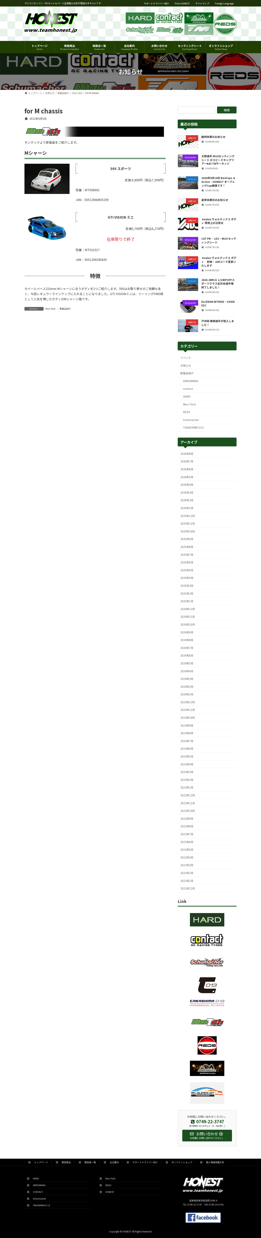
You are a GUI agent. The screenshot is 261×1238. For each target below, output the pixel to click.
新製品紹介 (65, 308)
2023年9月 (186, 725)
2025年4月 (186, 578)
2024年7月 (186, 648)
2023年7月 (186, 741)
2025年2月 (186, 593)
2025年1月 (186, 601)
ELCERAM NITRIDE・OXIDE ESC (218, 303)
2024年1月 (186, 694)
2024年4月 (186, 671)
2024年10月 (187, 624)
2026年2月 (186, 500)
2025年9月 (186, 539)
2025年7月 (186, 555)
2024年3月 (186, 679)
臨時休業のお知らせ (213, 137)
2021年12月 (187, 888)
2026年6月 (186, 469)
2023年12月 (187, 702)
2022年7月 (186, 834)
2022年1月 (186, 881)
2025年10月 (187, 531)
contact (188, 389)
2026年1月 (186, 508)
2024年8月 (186, 640)
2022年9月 (186, 818)
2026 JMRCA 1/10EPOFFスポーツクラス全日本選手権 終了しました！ (218, 283)
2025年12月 (187, 516)
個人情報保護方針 (214, 1162)
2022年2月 (186, 873)
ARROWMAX (190, 381)
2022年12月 (187, 795)
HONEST (108, 1191)
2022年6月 (186, 842)
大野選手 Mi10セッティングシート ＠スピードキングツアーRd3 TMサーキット (217, 159)
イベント (185, 358)
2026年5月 (186, 477)
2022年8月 (186, 826)
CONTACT (37, 1191)
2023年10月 (187, 718)
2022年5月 (186, 849)
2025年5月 (186, 570)
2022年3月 (186, 865)
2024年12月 (187, 609)
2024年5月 (186, 663)
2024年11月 (187, 617)
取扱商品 (65, 1162)
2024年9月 (186, 632)
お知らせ (185, 365)
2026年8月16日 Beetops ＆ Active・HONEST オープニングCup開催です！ (218, 181)
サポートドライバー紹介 (156, 3)
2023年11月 (187, 710)
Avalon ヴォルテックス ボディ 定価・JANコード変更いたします (218, 261)
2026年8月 (186, 454)
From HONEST (182, 3)
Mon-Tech (50, 308)
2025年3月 (186, 586)
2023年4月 (186, 764)
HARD (186, 396)
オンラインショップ (180, 1162)
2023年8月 (186, 733)
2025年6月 (186, 562)
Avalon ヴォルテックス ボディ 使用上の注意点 (218, 221)
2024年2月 (186, 687)
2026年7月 (186, 461)
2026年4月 (186, 485)
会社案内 (113, 1162)
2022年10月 (187, 811)
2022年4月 (186, 857)
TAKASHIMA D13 (193, 427)
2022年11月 (187, 803)
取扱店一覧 (89, 1162)
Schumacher (191, 420)
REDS (186, 412)
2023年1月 (186, 787)
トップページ (40, 1162)
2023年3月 (186, 772)
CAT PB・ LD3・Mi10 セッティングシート (218, 240)
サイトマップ (202, 3)
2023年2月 (186, 780)
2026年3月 (186, 492)
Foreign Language (224, 3)
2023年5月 (186, 756)
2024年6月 (186, 655)
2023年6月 (186, 748)
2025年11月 (187, 523)
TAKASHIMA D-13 (40, 1205)
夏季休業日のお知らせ (214, 200)
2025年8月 (186, 547)
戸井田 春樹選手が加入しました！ (217, 323)
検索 (227, 110)
